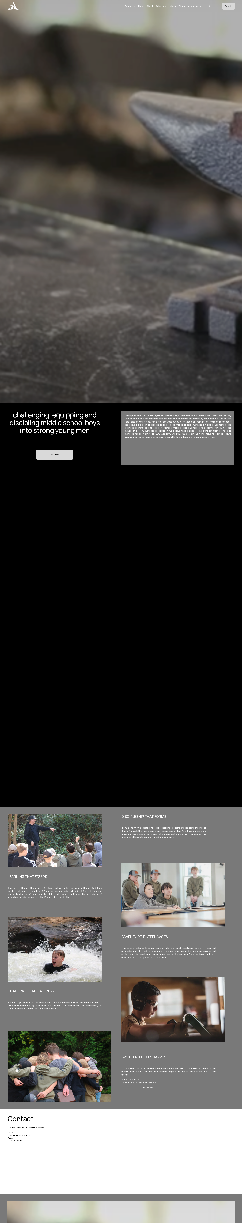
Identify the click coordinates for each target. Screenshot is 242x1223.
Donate (228, 6)
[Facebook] (210, 6)
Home (141, 6)
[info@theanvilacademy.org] (215, 6)
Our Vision (55, 454)
